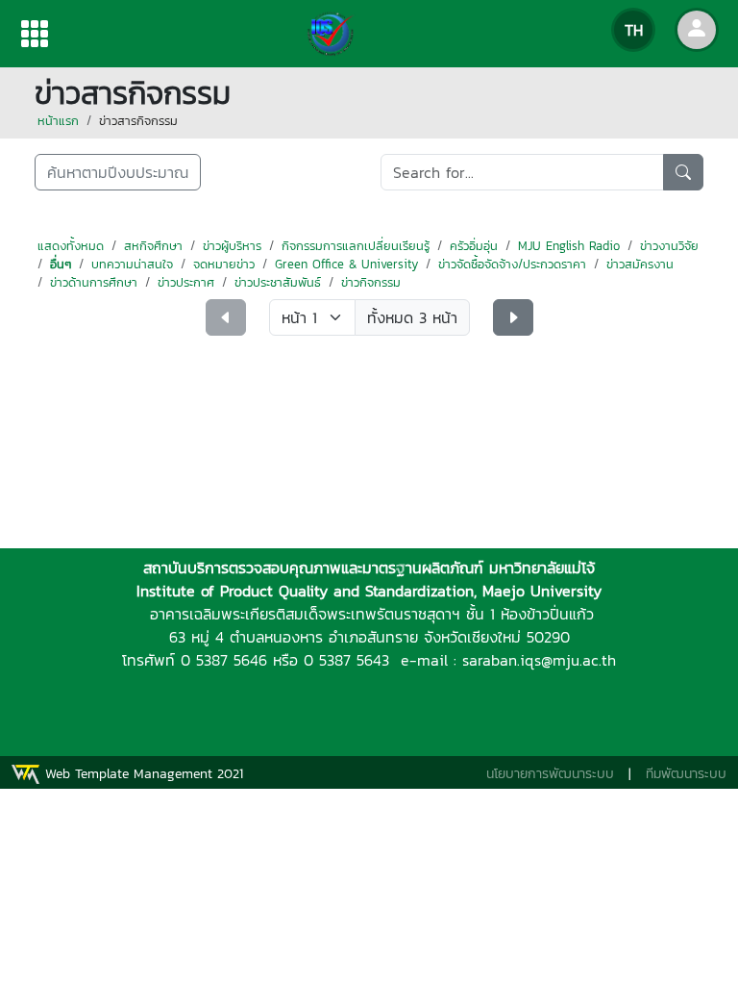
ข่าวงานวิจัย (669, 246)
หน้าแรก (58, 121)
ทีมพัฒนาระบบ (686, 774)
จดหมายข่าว (224, 264)
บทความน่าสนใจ (132, 264)
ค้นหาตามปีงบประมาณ (117, 172)
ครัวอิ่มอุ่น (474, 246)
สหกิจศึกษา (153, 246)
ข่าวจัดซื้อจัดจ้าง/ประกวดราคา (512, 264)
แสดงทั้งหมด (70, 246)
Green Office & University (346, 264)
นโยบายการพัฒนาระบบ (550, 774)
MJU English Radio (569, 246)
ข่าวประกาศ (186, 282)
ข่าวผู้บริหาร (232, 246)
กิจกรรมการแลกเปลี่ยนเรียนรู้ (356, 246)
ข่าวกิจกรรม (371, 282)
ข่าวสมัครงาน (640, 264)
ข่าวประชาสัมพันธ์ (277, 282)
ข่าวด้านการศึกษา (93, 282)
